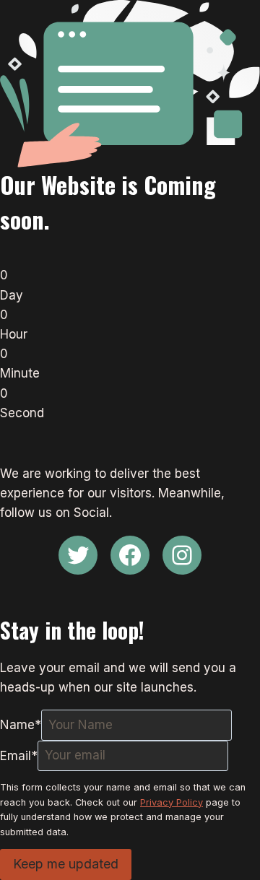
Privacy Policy (171, 802)
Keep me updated (65, 863)
